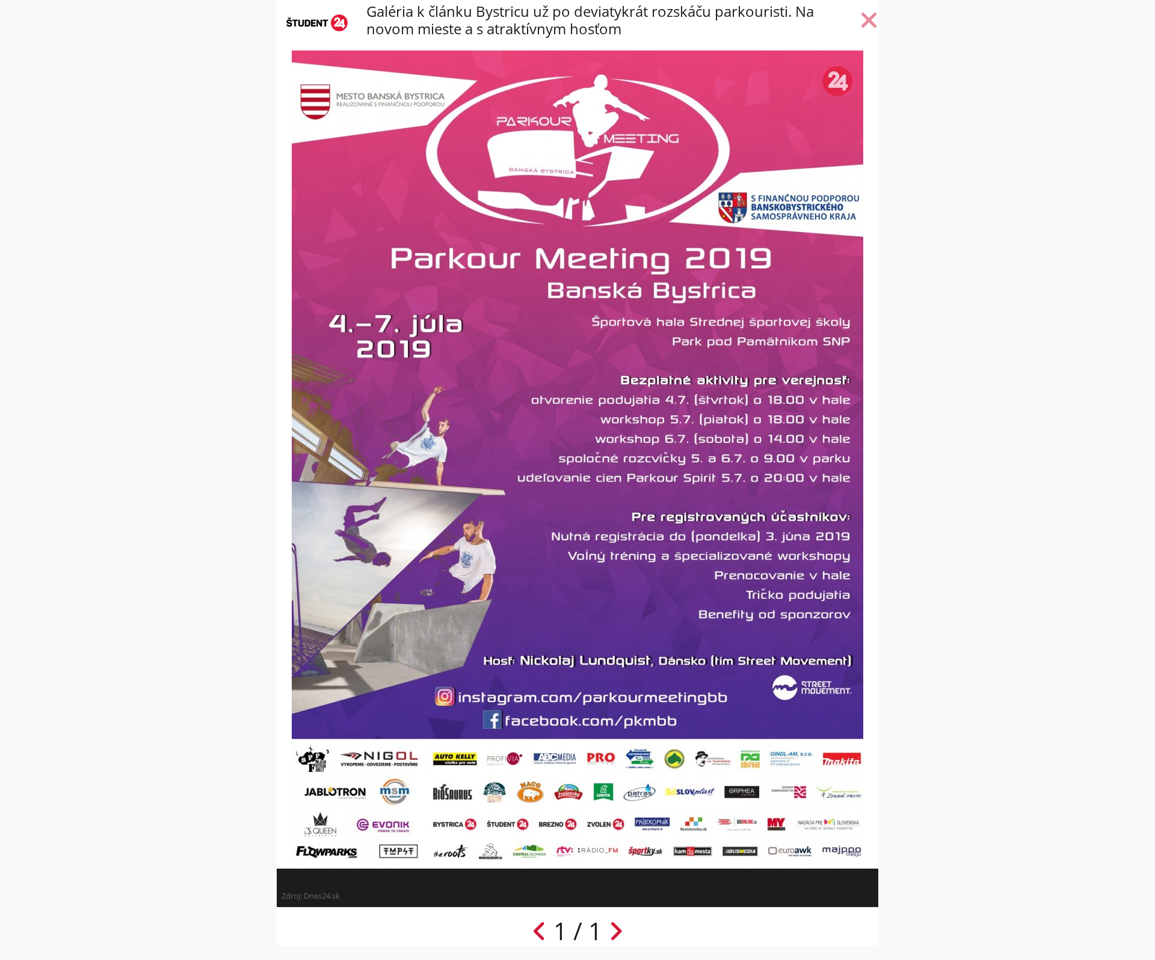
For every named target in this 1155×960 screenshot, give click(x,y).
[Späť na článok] (869, 22)
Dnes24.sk (322, 895)
